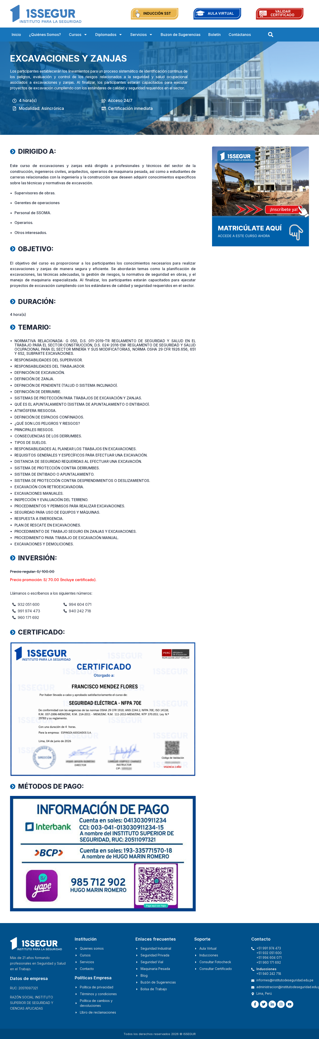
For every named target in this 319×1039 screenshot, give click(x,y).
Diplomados (105, 34)
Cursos (75, 34)
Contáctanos (240, 34)
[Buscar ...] (270, 34)
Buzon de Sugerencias (180, 34)
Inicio (16, 34)
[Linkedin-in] (272, 1004)
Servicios (138, 34)
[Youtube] (289, 1004)
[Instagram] (281, 1004)
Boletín (214, 34)
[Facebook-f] (255, 1004)
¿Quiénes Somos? (45, 34)
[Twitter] (263, 1004)
